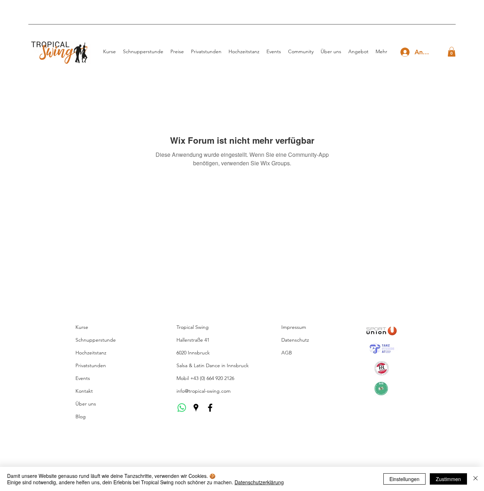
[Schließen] (475, 479)
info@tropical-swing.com (203, 391)
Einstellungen (404, 478)
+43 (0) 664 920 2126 (212, 378)
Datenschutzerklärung (259, 482)
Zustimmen (448, 478)
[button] (452, 51)
